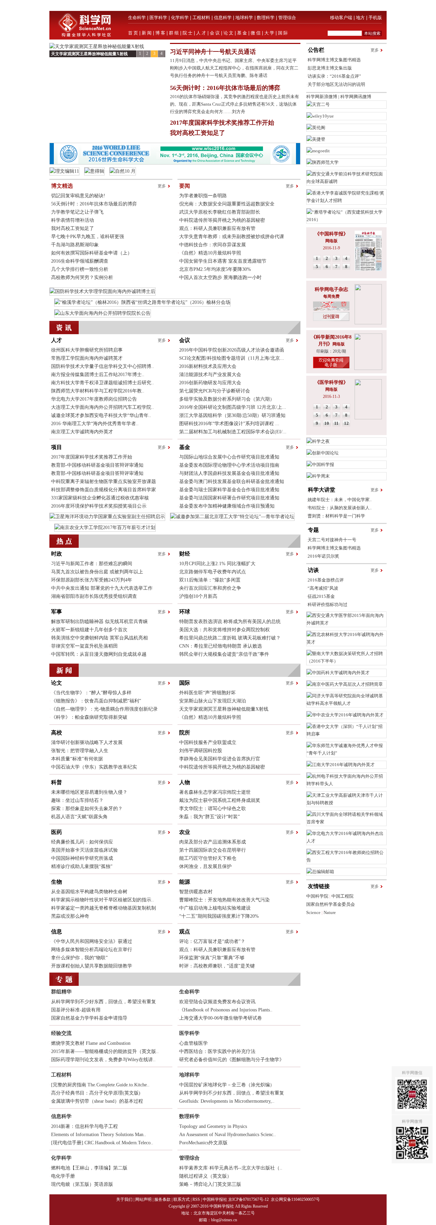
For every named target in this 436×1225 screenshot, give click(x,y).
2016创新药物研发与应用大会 (210, 382)
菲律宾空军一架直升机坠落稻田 (84, 646)
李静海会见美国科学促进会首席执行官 (219, 758)
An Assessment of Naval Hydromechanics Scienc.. (227, 1134)
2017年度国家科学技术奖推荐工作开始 (222, 122)
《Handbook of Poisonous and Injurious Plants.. (225, 1009)
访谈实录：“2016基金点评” (334, 76)
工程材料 (201, 17)
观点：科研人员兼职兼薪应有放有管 (217, 228)
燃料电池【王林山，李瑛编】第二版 (89, 1167)
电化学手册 (63, 1176)
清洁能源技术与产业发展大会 (210, 374)
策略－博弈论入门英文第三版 (210, 1184)
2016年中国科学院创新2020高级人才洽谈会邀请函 (231, 350)
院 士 (187, 32)
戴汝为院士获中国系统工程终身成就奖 (219, 800)
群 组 (174, 32)
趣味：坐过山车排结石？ (77, 800)
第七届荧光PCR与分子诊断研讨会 (214, 390)
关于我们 (124, 1199)
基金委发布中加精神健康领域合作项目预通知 (227, 506)
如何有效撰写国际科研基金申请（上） (91, 252)
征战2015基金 (321, 596)
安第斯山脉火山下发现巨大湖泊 (212, 700)
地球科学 (244, 17)
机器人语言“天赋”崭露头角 (79, 816)
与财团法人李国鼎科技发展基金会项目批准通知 (229, 473)
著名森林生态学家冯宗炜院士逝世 (215, 792)
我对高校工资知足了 (197, 132)
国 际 (283, 32)
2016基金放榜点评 (326, 580)
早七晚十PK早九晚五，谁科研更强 (87, 236)
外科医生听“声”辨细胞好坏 (207, 692)
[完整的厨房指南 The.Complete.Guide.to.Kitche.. (100, 1084)
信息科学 (223, 17)
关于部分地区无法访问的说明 (336, 84)
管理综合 (287, 17)
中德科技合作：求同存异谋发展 (212, 244)
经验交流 (61, 1033)
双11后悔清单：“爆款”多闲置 (209, 580)
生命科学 (137, 17)
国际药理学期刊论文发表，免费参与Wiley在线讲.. (103, 1059)
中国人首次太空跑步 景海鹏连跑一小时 (220, 277)
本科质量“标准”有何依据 (77, 758)
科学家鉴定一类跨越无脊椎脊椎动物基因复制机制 (103, 908)
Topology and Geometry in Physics (213, 1126)
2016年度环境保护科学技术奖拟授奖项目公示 (98, 506)
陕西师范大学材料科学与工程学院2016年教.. (97, 390)
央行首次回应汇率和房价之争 (210, 588)
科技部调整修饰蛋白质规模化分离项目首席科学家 (103, 489)
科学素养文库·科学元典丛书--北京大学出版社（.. (230, 1167)
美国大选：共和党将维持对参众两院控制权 (224, 629)
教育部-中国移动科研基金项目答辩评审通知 (97, 465)
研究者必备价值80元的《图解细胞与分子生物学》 (231, 1059)
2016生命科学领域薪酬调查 (79, 261)
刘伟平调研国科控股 (200, 750)
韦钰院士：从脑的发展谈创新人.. (340, 507)
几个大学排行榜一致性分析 (79, 269)
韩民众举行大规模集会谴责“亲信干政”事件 (224, 654)
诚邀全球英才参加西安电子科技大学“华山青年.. (101, 415)
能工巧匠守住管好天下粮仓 (207, 858)
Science (313, 912)
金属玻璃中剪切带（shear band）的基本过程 (97, 1101)
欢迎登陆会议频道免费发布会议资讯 (217, 1001)
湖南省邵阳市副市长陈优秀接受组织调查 (94, 596)
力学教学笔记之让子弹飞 (77, 212)
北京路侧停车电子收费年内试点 (212, 571)
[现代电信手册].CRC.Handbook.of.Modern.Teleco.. (102, 1142)
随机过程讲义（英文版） (205, 1176)
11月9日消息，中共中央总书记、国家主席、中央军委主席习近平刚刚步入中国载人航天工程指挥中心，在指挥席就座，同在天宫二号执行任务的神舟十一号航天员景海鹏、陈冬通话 (234, 68)
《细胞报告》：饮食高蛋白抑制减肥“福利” (96, 700)
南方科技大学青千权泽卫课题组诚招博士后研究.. (102, 382)
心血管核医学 (193, 1043)
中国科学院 (317, 896)
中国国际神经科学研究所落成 (82, 858)
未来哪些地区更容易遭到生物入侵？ (89, 792)
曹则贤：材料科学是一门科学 (336, 515)
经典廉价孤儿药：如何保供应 (82, 841)
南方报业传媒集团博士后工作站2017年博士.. (97, 374)
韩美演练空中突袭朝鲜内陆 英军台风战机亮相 (99, 637)
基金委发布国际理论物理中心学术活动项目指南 (229, 465)
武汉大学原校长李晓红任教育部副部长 (219, 212)
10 (326, 423)
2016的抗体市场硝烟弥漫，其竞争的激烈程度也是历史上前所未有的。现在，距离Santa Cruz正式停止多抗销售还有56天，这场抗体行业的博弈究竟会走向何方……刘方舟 (234, 104)
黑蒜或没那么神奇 (70, 916)
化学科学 (180, 17)
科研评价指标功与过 (327, 604)
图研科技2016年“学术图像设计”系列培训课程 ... (229, 423)
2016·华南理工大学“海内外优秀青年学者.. (95, 423)
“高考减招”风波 (323, 588)
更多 (162, 186)
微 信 (256, 32)
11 (336, 423)
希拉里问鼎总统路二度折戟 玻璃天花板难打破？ (230, 637)
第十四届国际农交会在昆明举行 (212, 850)
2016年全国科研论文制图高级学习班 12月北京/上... (232, 407)
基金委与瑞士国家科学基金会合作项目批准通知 (229, 489)
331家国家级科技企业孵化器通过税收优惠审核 (100, 497)
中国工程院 (342, 896)
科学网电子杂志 (331, 289)
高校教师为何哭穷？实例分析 (82, 277)
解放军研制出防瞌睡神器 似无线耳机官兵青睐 (99, 621)
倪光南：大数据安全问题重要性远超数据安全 (227, 203)
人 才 (201, 32)
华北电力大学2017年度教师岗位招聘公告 (94, 399)
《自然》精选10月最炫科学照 (210, 252)
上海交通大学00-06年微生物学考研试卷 (220, 1018)
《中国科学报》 (331, 233)
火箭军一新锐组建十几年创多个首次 (89, 629)
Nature (330, 912)
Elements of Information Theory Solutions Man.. (98, 1134)
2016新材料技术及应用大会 (207, 366)
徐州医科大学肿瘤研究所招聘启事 (87, 350)
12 (346, 423)
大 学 (269, 32)
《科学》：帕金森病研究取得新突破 (89, 717)
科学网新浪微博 (321, 96)
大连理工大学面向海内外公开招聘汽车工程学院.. (102, 407)
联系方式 (181, 1199)
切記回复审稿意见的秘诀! (78, 195)
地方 (360, 17)
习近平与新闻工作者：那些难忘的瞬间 (91, 563)
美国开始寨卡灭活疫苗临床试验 (84, 850)
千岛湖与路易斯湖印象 (75, 244)
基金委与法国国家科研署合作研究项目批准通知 (229, 497)
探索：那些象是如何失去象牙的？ (87, 808)
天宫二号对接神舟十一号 (332, 539)
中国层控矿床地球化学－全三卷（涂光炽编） (227, 1084)
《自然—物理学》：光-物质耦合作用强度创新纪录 (104, 709)
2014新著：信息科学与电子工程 (84, 1126)
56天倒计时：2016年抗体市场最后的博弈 (225, 87)
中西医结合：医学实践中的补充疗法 (217, 1051)
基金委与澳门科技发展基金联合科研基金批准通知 (231, 481)
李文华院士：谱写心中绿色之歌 (212, 808)
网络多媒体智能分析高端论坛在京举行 (91, 949)
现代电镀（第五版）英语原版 (82, 1184)
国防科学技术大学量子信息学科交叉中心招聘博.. (102, 366)
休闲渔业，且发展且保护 (205, 866)
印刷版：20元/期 (331, 351)
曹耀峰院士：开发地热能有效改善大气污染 (224, 899)
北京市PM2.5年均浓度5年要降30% (215, 269)
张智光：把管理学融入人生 (79, 750)
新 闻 (147, 32)
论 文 (228, 32)
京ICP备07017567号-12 (249, 1199)
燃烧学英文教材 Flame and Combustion (90, 1043)
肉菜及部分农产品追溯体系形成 (212, 841)
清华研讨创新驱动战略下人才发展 (87, 742)
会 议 (215, 32)
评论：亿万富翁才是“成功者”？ (212, 941)
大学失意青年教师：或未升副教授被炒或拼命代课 (231, 236)
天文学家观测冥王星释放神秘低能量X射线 (89, 53)
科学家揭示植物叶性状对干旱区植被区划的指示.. (102, 899)
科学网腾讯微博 (355, 96)
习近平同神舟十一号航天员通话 (213, 51)
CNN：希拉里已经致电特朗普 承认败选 (220, 646)
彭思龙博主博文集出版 (330, 68)
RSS (196, 1199)
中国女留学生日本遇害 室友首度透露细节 (222, 261)
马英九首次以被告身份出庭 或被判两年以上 (97, 571)
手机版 (375, 17)
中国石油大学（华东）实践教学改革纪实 (94, 767)
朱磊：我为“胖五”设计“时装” (209, 816)
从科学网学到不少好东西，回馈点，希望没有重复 (103, 1001)
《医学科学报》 (331, 382)
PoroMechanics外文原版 (203, 1142)
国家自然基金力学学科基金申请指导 (89, 1018)
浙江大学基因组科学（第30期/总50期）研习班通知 (232, 415)
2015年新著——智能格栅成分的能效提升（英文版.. (105, 1051)
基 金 (242, 32)
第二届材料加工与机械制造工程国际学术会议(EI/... (232, 431)
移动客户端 (341, 17)
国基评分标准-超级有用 (75, 1009)
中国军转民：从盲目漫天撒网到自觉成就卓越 (98, 654)
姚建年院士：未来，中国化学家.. (340, 499)
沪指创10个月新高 (198, 596)
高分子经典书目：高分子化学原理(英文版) (95, 1093)
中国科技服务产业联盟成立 (207, 742)
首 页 (133, 32)
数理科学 (266, 17)
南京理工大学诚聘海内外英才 (82, 431)
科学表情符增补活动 (72, 220)
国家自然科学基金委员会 (330, 904)
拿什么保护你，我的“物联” (79, 957)
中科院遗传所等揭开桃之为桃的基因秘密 (222, 220)
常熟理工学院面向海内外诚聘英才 (87, 358)
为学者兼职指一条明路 (203, 195)
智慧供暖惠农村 (196, 891)
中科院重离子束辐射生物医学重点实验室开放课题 (103, 481)
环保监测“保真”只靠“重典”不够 (212, 957)
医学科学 (158, 17)
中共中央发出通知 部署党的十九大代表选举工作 (102, 588)
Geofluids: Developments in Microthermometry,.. (227, 1101)
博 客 (160, 32)
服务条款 (162, 1199)
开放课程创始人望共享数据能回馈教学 (91, 965)
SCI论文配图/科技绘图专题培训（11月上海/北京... (231, 358)
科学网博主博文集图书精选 (334, 59)
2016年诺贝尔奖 (323, 556)
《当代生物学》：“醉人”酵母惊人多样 (91, 692)
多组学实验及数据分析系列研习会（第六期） (227, 399)
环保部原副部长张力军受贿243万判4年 (91, 580)
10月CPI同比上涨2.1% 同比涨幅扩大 (217, 563)
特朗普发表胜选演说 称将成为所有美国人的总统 (230, 621)
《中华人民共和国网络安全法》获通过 (91, 941)
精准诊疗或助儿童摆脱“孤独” (81, 866)
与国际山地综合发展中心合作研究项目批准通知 (229, 457)
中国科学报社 (215, 1199)
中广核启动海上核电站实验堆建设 (215, 908)
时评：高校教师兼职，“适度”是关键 (217, 965)
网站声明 (143, 1199)
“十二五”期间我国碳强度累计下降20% (219, 916)
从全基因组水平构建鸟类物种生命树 (89, 891)
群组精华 (61, 991)
